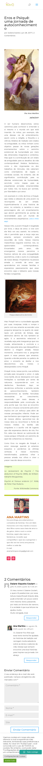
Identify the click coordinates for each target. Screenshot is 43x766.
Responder (31, 618)
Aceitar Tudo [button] (10, 760)
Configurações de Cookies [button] (14, 756)
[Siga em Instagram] (9, 558)
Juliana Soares (14, 33)
